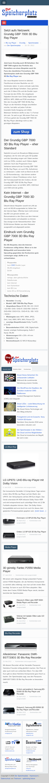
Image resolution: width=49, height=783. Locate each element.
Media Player (10, 547)
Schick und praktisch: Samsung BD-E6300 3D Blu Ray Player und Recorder (31, 691)
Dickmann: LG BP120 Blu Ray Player (31, 518)
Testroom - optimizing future (24, 778)
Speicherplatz (33, 43)
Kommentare (27, 369)
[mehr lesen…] (40, 511)
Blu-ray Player (11, 43)
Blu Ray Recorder (12, 633)
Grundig (22, 43)
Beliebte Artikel (17, 369)
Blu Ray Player (12, 76)
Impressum (34, 776)
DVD (13, 265)
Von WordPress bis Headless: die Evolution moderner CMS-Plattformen (29, 390)
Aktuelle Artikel (7, 369)
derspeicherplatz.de (10, 768)
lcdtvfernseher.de (9, 751)
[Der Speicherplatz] (19, 13)
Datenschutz (5, 778)
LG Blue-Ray (10, 447)
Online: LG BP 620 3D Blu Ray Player (31, 532)
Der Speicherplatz (14, 45)
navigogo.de (8, 733)
